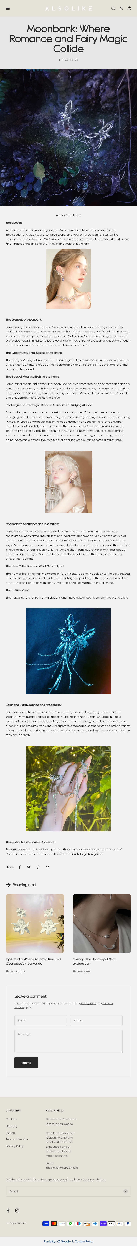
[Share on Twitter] (28, 867)
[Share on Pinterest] (38, 867)
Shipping (11, 1126)
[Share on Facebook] (19, 867)
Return (10, 1132)
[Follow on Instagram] (17, 1210)
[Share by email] (47, 867)
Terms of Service (17, 1139)
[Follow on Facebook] (8, 1210)
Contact (11, 1119)
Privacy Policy (88, 1003)
